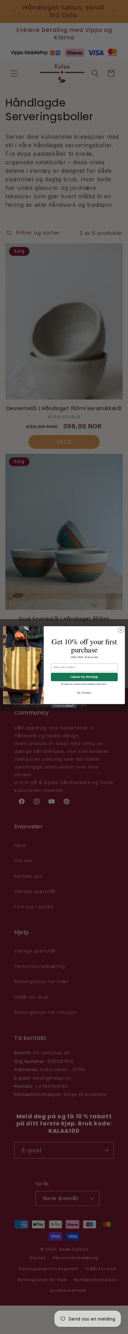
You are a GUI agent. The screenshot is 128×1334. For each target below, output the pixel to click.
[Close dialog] (120, 630)
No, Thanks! (84, 692)
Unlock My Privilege (84, 676)
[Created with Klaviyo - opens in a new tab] (64, 706)
